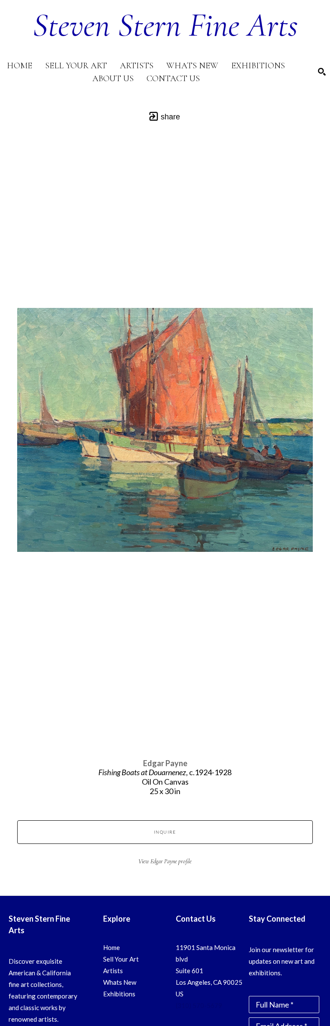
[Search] (322, 72)
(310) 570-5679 (199, 1005)
